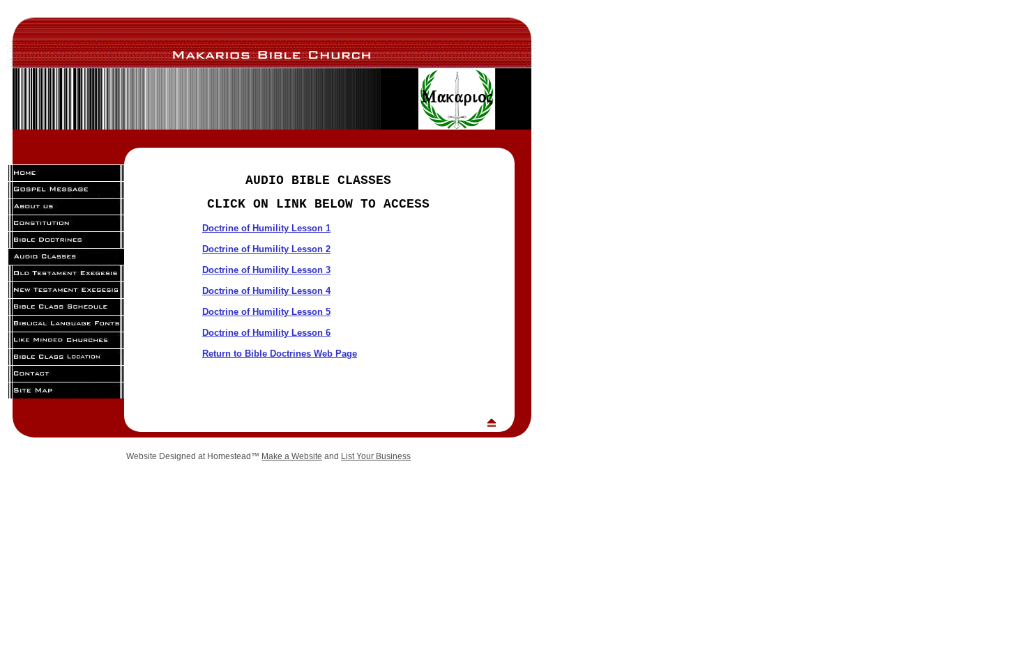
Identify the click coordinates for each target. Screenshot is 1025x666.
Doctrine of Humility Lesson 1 (266, 228)
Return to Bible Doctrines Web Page (279, 353)
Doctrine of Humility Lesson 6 (266, 332)
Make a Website (291, 456)
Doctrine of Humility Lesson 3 (266, 270)
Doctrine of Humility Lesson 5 (266, 312)
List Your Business (376, 456)
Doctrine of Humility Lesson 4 (266, 291)
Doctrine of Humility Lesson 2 (266, 249)
